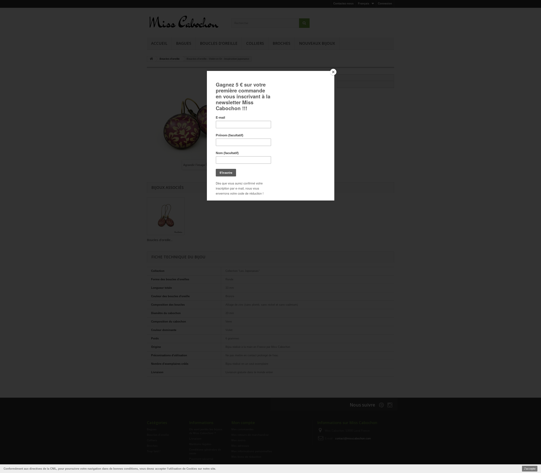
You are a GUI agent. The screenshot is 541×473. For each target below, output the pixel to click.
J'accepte (530, 468)
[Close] (333, 72)
